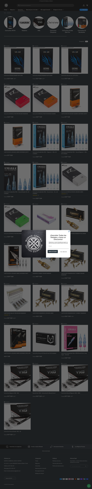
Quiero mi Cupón (53, 251)
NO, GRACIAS (64, 251)
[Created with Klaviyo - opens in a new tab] (46, 258)
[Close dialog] (69, 231)
